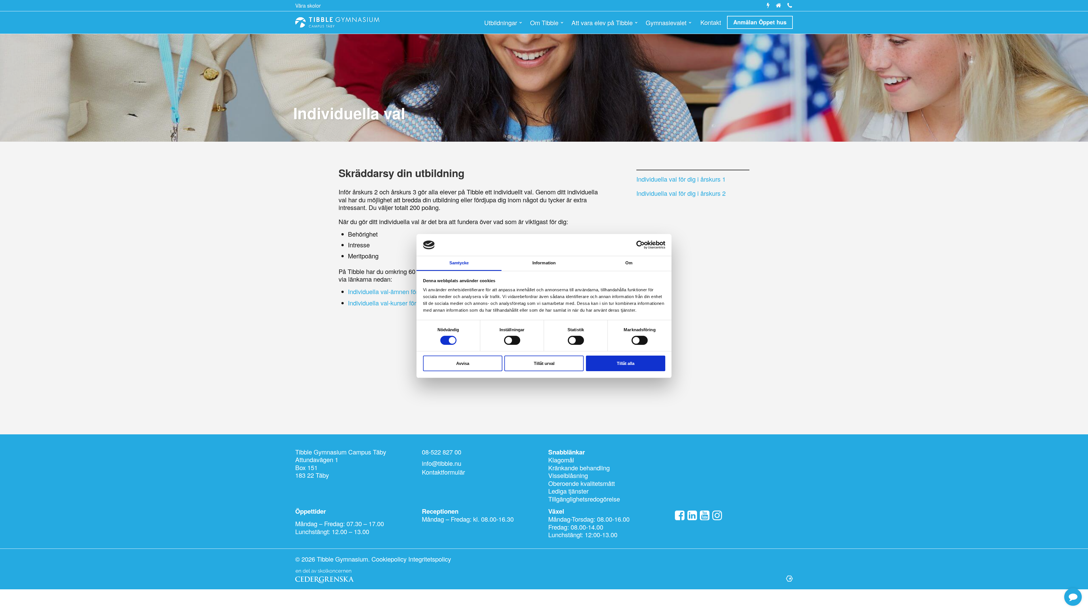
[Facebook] (680, 515)
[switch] (512, 340)
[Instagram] (717, 515)
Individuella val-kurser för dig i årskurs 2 (402, 302)
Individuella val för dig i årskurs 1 (681, 179)
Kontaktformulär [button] (443, 472)
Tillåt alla (625, 363)
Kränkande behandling (579, 467)
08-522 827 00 (441, 451)
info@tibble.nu (441, 463)
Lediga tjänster (568, 490)
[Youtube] (704, 515)
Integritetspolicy (429, 558)
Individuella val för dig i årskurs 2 (681, 193)
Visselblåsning (568, 475)
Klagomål (561, 459)
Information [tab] (544, 262)
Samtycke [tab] (459, 262)
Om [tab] (628, 262)
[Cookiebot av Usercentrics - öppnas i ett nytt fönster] (640, 245)
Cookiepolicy (389, 558)
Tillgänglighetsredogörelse (584, 498)
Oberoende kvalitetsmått (581, 483)
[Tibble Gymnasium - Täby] (337, 22)
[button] (1073, 597)
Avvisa (462, 363)
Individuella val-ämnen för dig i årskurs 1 (403, 291)
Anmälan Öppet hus (760, 22)
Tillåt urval (544, 363)
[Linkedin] (692, 515)
